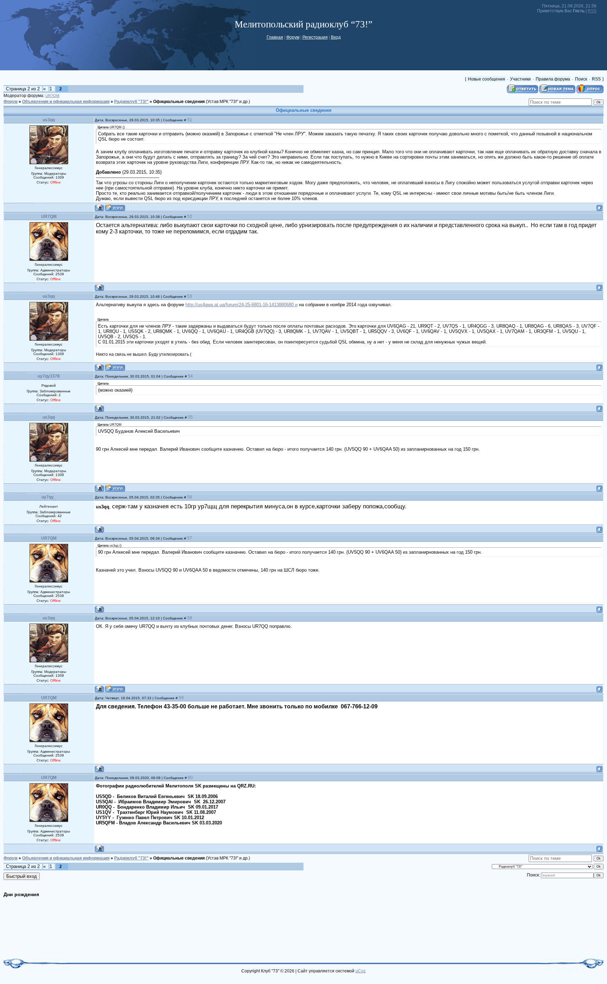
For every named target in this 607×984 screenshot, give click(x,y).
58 (189, 618)
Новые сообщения (486, 79)
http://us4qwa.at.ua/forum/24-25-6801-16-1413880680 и (241, 304)
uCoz (360, 971)
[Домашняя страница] (115, 207)
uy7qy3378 (49, 376)
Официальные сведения (179, 101)
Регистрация (315, 37)
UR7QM (52, 96)
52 (189, 216)
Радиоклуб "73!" (131, 101)
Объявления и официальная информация (66, 101)
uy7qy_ (48, 497)
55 (190, 417)
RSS (592, 10)
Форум (292, 37)
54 (190, 376)
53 (189, 296)
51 (189, 119)
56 (189, 497)
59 (181, 697)
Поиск (581, 79)
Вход (336, 37)
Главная (275, 37)
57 (189, 538)
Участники (520, 79)
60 (190, 777)
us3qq (49, 119)
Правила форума (553, 79)
